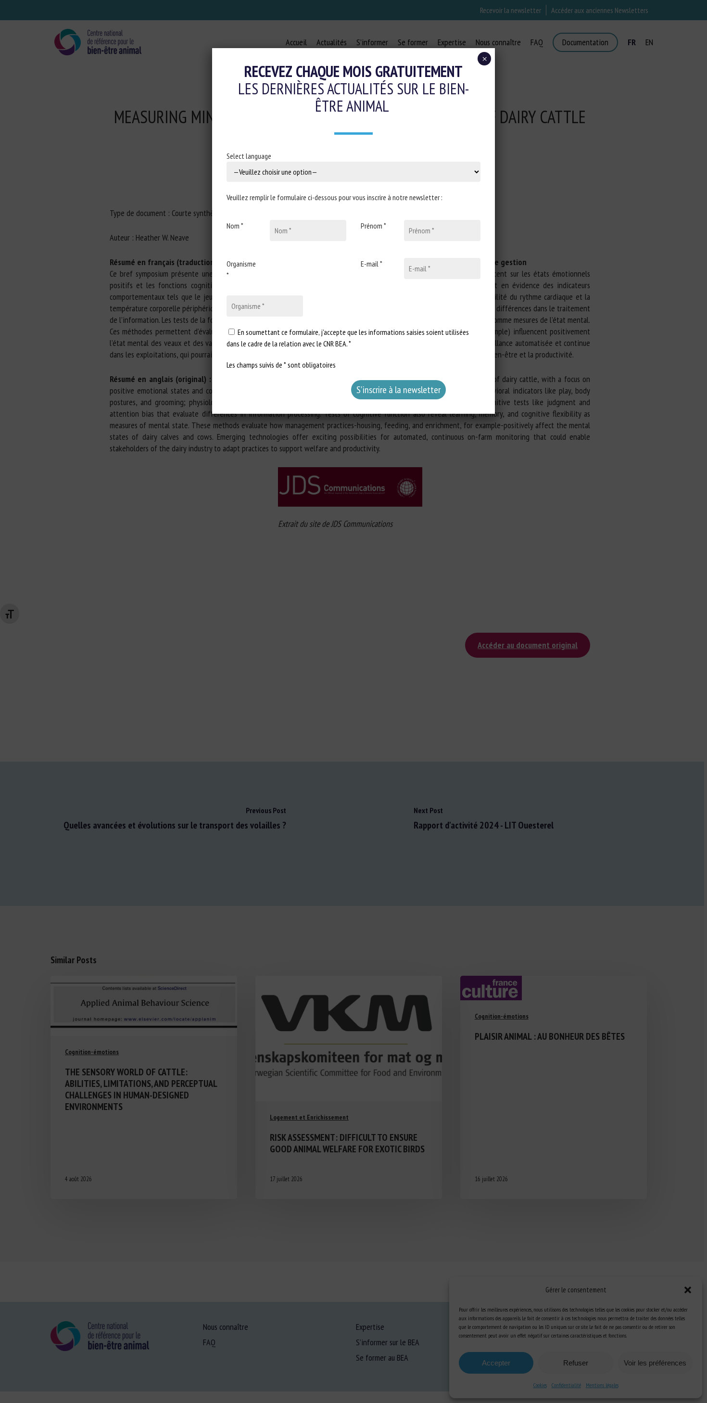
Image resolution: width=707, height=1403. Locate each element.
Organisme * (241, 269)
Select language (249, 156)
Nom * (235, 225)
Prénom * (373, 225)
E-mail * (371, 263)
